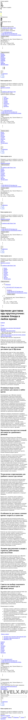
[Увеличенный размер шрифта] (2, 6)
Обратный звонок (5, 52)
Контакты (3, 652)
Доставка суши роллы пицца (8, 330)
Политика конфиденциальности (9, 686)
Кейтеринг (3, 329)
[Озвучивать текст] (1, 23)
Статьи (2, 651)
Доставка (3, 646)
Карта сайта (4, 687)
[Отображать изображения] (1, 18)
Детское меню (4, 64)
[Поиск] (2, 72)
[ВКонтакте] (4, 67)
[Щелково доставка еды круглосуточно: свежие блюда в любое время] (14, 336)
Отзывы (3, 650)
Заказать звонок (5, 36)
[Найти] (2, 698)
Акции (2, 648)
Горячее (3, 55)
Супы (2, 62)
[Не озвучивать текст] (1, 25)
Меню (2, 643)
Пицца (2, 56)
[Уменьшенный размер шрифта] (1, 2)
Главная (3, 641)
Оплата (2, 647)
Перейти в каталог (5, 87)
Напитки (3, 60)
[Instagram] (4, 68)
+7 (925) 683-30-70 (7, 32)
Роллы (2, 54)
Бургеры (3, 58)
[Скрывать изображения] (1, 20)
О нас (2, 644)
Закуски (3, 63)
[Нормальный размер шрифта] (2, 4)
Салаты (3, 59)
